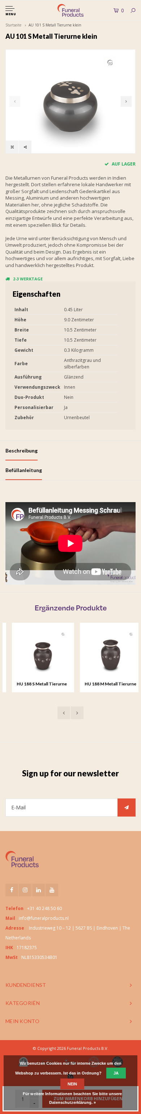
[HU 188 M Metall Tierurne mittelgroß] (104, 653)
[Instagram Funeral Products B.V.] (25, 890)
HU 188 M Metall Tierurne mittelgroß (104, 684)
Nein (72, 1084)
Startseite (13, 25)
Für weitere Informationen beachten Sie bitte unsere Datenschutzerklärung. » (72, 1098)
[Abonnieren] (127, 807)
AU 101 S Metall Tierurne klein (55, 25)
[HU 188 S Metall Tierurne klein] (36, 653)
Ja (116, 1073)
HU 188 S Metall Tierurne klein (35, 684)
